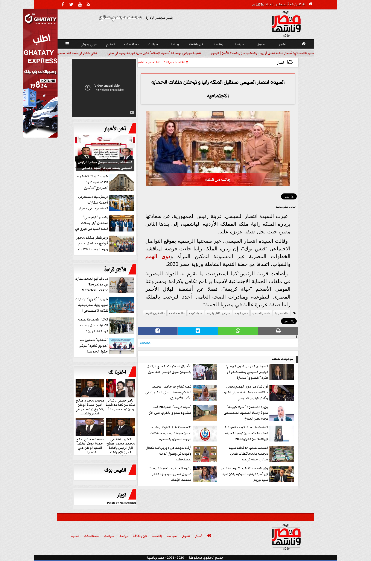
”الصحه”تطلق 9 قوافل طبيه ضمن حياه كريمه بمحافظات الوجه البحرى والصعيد (170, 433)
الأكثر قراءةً (115, 270)
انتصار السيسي (260, 313)
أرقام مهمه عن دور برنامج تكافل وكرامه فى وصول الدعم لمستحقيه (168, 453)
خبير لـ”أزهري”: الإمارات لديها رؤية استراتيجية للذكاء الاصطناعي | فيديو (91, 305)
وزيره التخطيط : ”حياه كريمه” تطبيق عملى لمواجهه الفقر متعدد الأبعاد (170, 474)
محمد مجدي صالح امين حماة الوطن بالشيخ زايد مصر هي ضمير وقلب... (90, 406)
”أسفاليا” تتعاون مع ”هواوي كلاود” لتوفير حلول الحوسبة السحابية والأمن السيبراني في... (107, 346)
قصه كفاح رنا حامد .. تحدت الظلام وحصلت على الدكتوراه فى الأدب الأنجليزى (168, 392)
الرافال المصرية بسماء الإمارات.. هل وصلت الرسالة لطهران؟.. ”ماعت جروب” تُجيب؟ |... (105, 325)
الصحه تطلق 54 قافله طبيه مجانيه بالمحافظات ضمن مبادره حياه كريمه (248, 453)
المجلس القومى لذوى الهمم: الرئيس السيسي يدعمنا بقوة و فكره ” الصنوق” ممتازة (247, 371)
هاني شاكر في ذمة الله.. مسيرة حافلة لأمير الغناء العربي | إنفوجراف (79, 52)
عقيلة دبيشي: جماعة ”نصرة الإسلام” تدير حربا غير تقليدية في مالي (183, 52)
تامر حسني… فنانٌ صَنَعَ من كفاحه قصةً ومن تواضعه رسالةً (120, 404)
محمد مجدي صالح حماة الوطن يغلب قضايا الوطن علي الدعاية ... (90, 445)
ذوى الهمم (157, 256)
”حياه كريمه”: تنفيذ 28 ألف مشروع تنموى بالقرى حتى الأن (170, 409)
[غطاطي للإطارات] (40, 136)
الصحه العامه (176, 313)
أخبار (280, 62)
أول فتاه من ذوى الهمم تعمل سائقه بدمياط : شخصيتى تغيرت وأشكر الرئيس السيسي (245, 392)
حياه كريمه (195, 313)
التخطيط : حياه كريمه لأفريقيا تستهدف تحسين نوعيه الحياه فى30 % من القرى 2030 (246, 433)
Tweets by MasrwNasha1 (121, 503)
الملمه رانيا (281, 313)
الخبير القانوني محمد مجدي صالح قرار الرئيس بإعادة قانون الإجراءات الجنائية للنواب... (120, 447)
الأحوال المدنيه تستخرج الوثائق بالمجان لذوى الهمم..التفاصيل (169, 368)
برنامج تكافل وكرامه (217, 313)
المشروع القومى (154, 313)
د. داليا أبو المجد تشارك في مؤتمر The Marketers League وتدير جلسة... (91, 284)
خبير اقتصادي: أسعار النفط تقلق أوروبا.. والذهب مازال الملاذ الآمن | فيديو (291, 52)
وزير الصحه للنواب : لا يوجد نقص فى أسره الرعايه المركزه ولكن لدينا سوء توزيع (244, 474)
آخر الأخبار (115, 129)
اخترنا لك (117, 372)
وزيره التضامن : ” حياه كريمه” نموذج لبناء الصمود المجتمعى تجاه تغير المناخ (246, 412)
